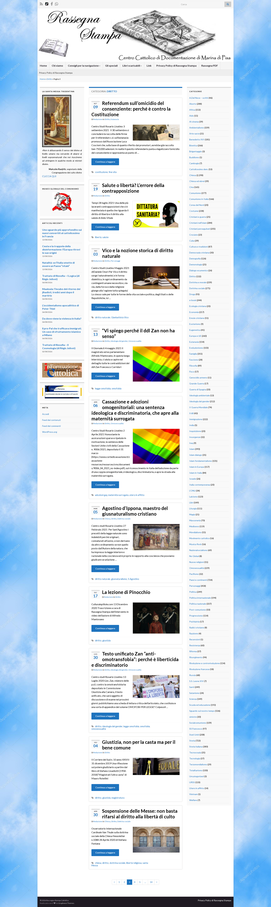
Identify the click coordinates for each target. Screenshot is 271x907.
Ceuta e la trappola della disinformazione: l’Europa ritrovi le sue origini (61, 249)
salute (105, 237)
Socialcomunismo (197, 722)
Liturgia (193, 508)
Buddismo (194, 157)
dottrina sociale (117, 863)
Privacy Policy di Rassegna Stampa (176, 65)
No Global (194, 556)
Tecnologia (194, 758)
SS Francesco (195, 728)
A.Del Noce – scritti (198, 97)
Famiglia (193, 353)
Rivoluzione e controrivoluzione (204, 663)
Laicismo (193, 496)
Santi (191, 687)
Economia (194, 312)
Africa (192, 109)
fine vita (113, 172)
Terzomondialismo (198, 764)
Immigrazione (195, 419)
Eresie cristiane (196, 318)
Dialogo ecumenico (198, 270)
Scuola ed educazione (199, 705)
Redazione (97, 119)
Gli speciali (111, 65)
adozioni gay (101, 495)
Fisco (191, 371)
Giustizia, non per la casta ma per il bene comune (138, 744)
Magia (192, 514)
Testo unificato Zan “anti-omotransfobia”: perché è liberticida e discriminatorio (135, 659)
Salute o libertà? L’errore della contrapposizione (133, 188)
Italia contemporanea (199, 484)
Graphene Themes (66, 903)
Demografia (195, 258)
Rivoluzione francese (199, 669)
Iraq (191, 443)
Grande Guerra (196, 383)
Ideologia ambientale (199, 395)
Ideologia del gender (119, 341)
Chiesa (107, 518)
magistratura (118, 797)
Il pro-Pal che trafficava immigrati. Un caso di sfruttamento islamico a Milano (62, 331)
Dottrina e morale (197, 282)
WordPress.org (49, 432)
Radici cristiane (196, 627)
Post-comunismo (197, 609)
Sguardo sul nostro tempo (202, 710)
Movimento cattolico (199, 538)
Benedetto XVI (196, 139)
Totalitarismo (195, 770)
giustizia (106, 640)
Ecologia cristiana (197, 306)
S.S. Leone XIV (196, 681)
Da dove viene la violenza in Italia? (61, 318)
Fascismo (193, 359)
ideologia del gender (112, 726)
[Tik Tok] (47, 3)
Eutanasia (115, 119)
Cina (191, 187)
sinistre (193, 716)
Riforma (193, 651)
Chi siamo (57, 65)
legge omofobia (103, 388)
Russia (192, 675)
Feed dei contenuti (51, 420)
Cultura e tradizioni (198, 246)
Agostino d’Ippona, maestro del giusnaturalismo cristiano (135, 511)
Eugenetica (194, 330)
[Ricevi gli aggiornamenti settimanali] (56, 3)
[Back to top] (264, 900)
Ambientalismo (196, 127)
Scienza (193, 699)
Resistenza (194, 645)
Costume (193, 211)
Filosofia (193, 365)
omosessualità (98, 729)
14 (151, 882)
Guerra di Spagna (197, 389)
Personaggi (115, 261)
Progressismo (196, 615)
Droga (192, 294)
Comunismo (195, 193)
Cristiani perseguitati (199, 228)
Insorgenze (194, 437)
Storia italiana (195, 746)
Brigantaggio (195, 151)
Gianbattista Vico (120, 317)
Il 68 (191, 413)
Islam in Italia (195, 472)
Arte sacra (194, 133)
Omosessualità (134, 341)
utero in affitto (136, 495)
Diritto (49, 79)
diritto (98, 640)
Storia (192, 740)
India (191, 425)
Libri (191, 502)
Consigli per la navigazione (83, 65)
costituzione (101, 172)
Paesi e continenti (198, 580)
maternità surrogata (118, 495)
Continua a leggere (105, 161)
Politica (193, 591)
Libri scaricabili (131, 65)
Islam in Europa (196, 466)
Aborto (192, 103)
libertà (98, 237)
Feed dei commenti (51, 426)
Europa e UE (195, 336)
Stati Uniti (194, 734)
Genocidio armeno (198, 377)
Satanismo (194, 693)
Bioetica (193, 145)
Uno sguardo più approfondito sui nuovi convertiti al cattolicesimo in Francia (62, 233)
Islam (191, 449)
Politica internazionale (200, 597)
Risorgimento (195, 657)
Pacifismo (194, 574)
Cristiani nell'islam (198, 222)
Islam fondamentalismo (200, 461)
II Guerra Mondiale (198, 407)
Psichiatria (194, 621)
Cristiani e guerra (197, 217)
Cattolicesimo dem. (198, 169)
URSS (192, 782)
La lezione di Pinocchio (126, 592)
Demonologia (195, 264)
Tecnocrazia (195, 752)
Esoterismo (194, 324)
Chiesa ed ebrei (197, 181)
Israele (192, 478)
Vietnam (193, 794)
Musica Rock (195, 544)
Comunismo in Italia (198, 199)
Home (43, 65)
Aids (191, 115)
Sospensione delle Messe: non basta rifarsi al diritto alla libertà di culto (140, 813)
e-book (192, 300)
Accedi (45, 414)
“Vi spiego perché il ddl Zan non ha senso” (138, 333)
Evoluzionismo (196, 347)
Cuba (191, 240)
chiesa (98, 863)
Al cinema (194, 121)
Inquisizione (195, 431)
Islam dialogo (195, 455)
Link (149, 65)
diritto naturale (102, 317)
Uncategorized (196, 776)
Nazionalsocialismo (198, 550)
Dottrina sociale (123, 518)
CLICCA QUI (49, 176)
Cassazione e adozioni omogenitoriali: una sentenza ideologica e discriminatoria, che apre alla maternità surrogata (135, 410)
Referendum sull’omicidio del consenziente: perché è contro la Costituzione (131, 108)
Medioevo (194, 526)
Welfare (193, 800)
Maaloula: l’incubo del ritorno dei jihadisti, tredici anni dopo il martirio (61, 292)
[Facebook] (52, 3)
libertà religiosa (134, 863)
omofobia (116, 388)
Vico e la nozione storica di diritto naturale (137, 253)
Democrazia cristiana (199, 252)
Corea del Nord (196, 205)
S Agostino (133, 579)
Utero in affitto (196, 788)
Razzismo (193, 633)
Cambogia (194, 163)
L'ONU (192, 490)
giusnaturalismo (119, 579)
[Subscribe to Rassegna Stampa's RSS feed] (41, 3)
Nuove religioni (196, 562)
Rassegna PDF (209, 65)
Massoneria (195, 520)
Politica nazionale (197, 603)
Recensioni (194, 639)
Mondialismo (195, 532)
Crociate (193, 234)
